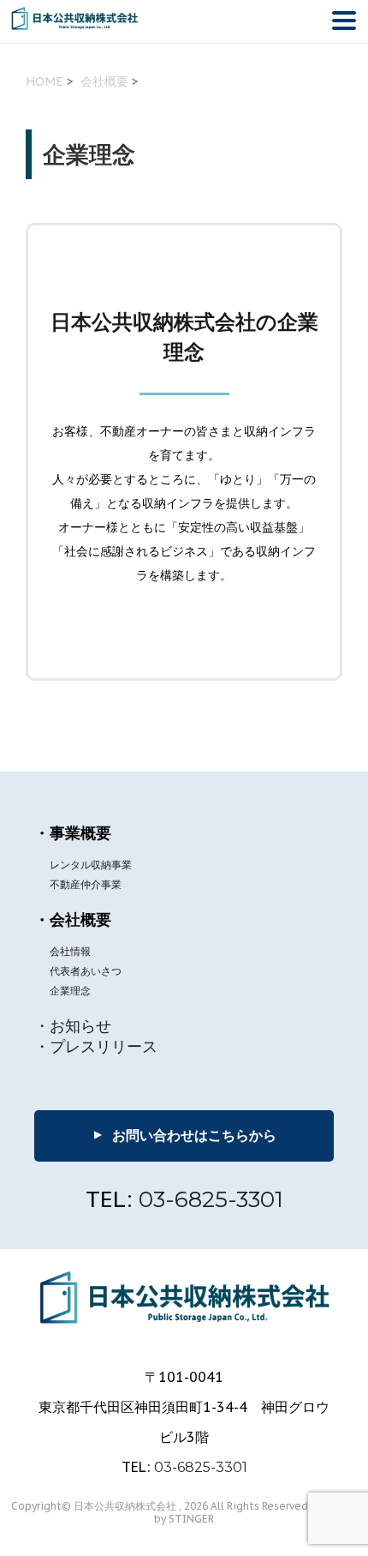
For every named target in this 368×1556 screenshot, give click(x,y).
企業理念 (70, 990)
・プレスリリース (95, 1046)
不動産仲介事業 (86, 884)
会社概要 (104, 81)
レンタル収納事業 (91, 864)
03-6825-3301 (211, 1199)
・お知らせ (72, 1026)
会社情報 (70, 951)
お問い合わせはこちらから (183, 1135)
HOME (44, 81)
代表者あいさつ (86, 970)
